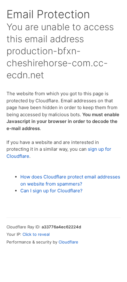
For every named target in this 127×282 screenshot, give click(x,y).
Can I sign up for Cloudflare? (51, 191)
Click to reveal (36, 234)
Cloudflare (68, 241)
